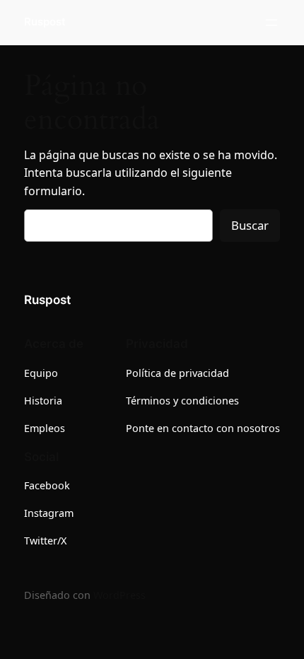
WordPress (119, 595)
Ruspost (45, 22)
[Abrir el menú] (271, 22)
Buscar (250, 225)
